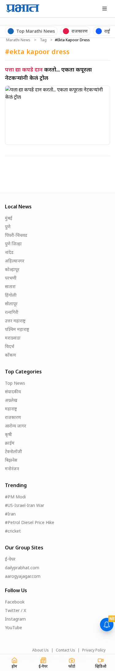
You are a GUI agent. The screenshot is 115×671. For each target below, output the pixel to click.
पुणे (7, 226)
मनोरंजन (12, 468)
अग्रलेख (11, 400)
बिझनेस (11, 460)
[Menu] (104, 8)
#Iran (10, 514)
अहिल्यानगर (14, 261)
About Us (40, 650)
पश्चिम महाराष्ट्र (17, 329)
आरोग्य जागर (15, 426)
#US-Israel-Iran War (24, 505)
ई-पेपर (10, 559)
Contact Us (65, 650)
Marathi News (18, 40)
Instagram (15, 619)
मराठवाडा (13, 338)
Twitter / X (15, 610)
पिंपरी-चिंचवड (16, 235)
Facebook (15, 602)
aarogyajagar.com (22, 576)
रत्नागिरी (11, 312)
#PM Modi (15, 497)
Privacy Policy (93, 650)
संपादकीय (13, 391)
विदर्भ (9, 346)
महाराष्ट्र (11, 409)
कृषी (8, 434)
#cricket (13, 531)
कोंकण (10, 355)
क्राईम (9, 443)
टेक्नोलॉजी (13, 451)
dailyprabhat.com (22, 567)
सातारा (10, 286)
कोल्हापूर (12, 269)
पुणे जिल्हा (13, 244)
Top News (15, 383)
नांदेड (9, 252)
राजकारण (13, 417)
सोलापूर (11, 303)
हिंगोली (11, 295)
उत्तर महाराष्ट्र (15, 321)
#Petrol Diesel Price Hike (29, 522)
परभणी (11, 278)
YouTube (13, 627)
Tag (43, 40)
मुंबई (8, 218)
